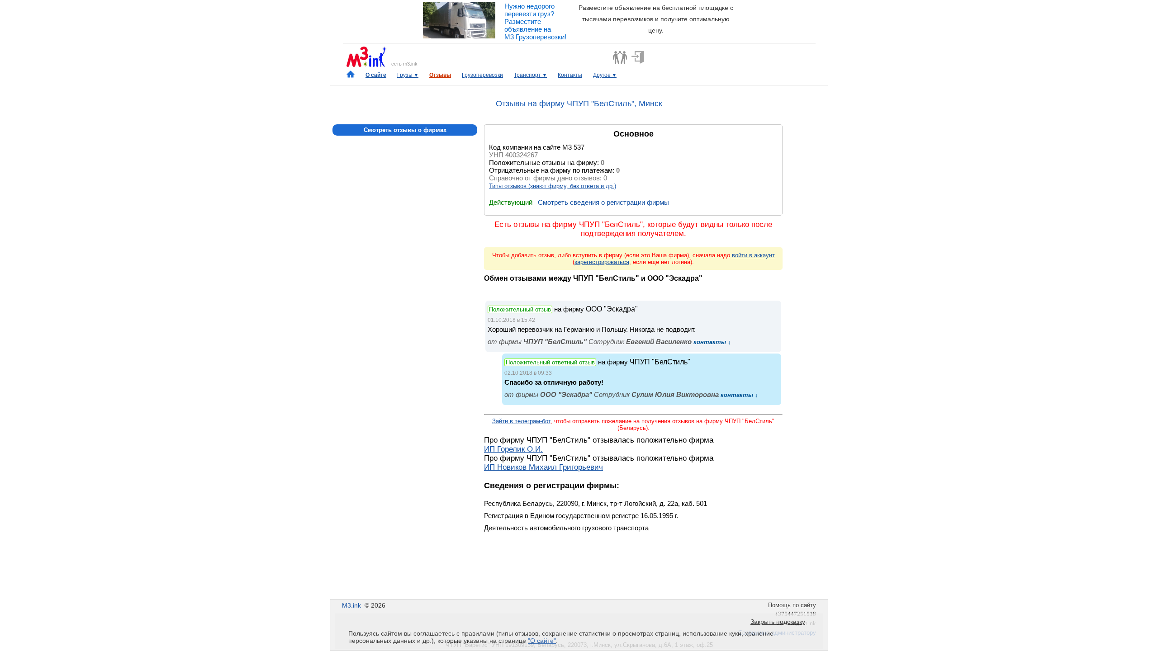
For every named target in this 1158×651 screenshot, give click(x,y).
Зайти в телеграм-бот (521, 421)
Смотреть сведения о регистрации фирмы (603, 202)
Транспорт (530, 75)
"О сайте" (542, 640)
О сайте (375, 75)
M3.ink (351, 605)
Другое (605, 75)
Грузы (407, 75)
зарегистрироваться (601, 262)
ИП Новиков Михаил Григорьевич (543, 467)
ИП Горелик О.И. (513, 449)
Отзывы (440, 75)
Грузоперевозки (482, 75)
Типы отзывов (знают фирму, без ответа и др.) (552, 186)
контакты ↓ (711, 342)
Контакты (570, 75)
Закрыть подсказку (777, 621)
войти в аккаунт (753, 255)
